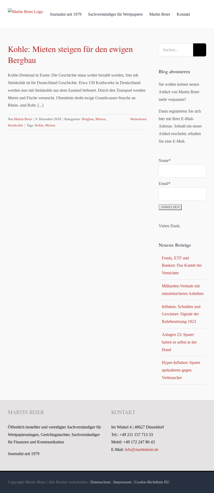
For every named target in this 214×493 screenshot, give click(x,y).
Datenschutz (101, 482)
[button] (198, 14)
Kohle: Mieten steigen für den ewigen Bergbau (70, 54)
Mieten (101, 119)
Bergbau (88, 119)
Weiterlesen (138, 119)
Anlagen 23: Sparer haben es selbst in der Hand (179, 342)
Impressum (123, 482)
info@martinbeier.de (141, 449)
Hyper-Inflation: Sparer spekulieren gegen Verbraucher (181, 370)
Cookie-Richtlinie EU (151, 482)
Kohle (39, 125)
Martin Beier (23, 119)
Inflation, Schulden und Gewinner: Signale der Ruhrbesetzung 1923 (181, 314)
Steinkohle (15, 125)
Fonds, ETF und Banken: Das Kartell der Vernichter (182, 265)
